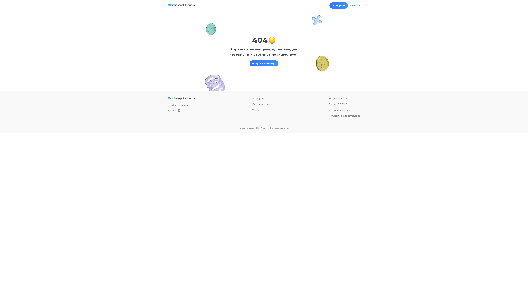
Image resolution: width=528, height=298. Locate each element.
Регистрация (258, 98)
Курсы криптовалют (262, 104)
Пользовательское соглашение (344, 116)
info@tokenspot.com (178, 105)
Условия (256, 110)
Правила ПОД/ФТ (338, 104)
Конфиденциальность (340, 98)
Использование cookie (340, 110)
